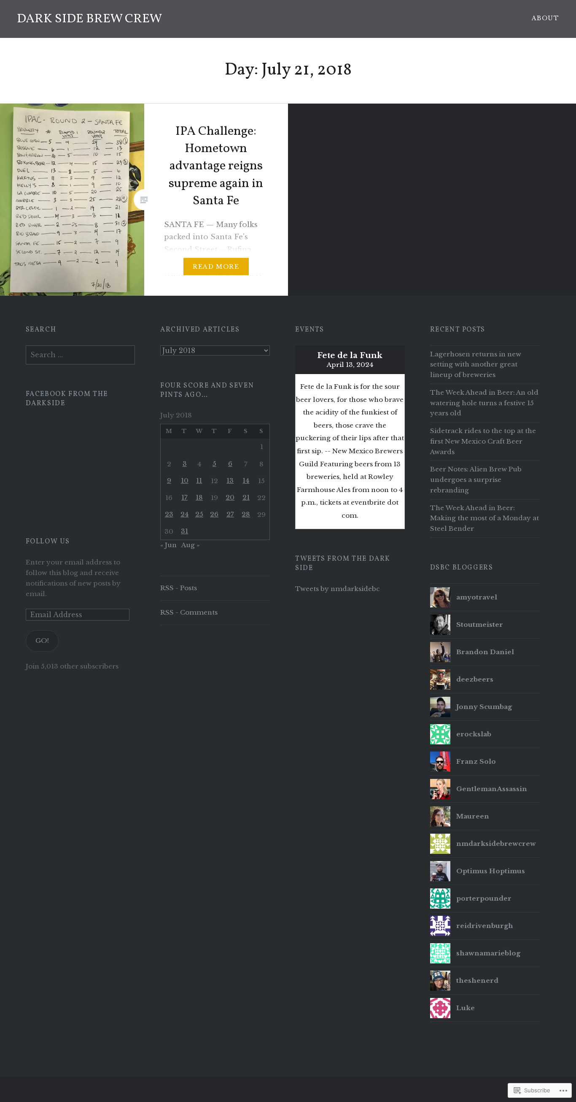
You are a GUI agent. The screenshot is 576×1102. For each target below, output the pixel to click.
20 (230, 497)
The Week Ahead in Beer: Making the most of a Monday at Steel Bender (484, 518)
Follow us (48, 541)
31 (184, 531)
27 (230, 514)
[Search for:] (80, 355)
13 (230, 480)
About (545, 18)
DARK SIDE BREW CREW (89, 19)
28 (246, 514)
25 (199, 514)
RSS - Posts (178, 588)
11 (199, 480)
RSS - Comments (189, 612)
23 (169, 514)
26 (214, 514)
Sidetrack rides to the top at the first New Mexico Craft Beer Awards (483, 441)
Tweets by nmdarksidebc (337, 589)
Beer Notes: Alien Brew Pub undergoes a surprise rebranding (476, 479)
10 (184, 480)
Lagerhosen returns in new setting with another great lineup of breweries (475, 364)
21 (246, 497)
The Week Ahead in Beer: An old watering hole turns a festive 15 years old (484, 402)
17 (184, 497)
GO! (42, 641)
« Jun (168, 545)
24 (184, 514)
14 (245, 480)
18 (199, 497)
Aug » (190, 545)
